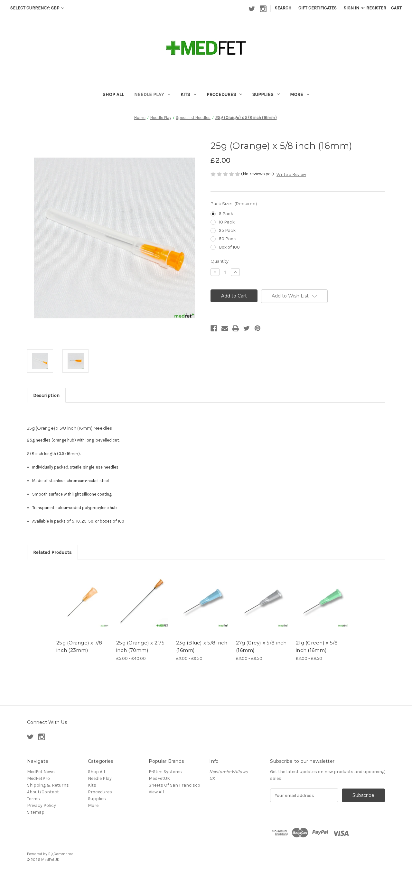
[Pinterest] (257, 328)
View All (156, 792)
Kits (185, 94)
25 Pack (227, 230)
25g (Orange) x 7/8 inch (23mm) (79, 646)
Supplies (263, 94)
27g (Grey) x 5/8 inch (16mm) (261, 646)
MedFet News (41, 771)
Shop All (113, 94)
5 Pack (226, 213)
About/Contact (43, 792)
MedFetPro (38, 778)
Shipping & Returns (48, 785)
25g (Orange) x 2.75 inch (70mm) (140, 646)
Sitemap (35, 812)
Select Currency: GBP (35, 8)
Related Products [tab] (52, 552)
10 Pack (227, 222)
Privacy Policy (41, 805)
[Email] (224, 328)
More (296, 94)
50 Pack (227, 239)
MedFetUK (159, 778)
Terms (33, 798)
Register (376, 8)
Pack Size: (234, 203)
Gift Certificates (317, 8)
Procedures (221, 94)
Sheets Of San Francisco (174, 785)
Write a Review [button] (291, 174)
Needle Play (149, 94)
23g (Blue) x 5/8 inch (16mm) (201, 646)
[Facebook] (214, 328)
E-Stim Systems (165, 771)
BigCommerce (60, 854)
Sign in (351, 8)
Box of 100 (229, 247)
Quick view (83, 601)
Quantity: (220, 261)
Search (283, 8)
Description (46, 395)
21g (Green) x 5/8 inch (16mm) (317, 646)
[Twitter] (246, 328)
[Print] (235, 328)
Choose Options (143, 606)
